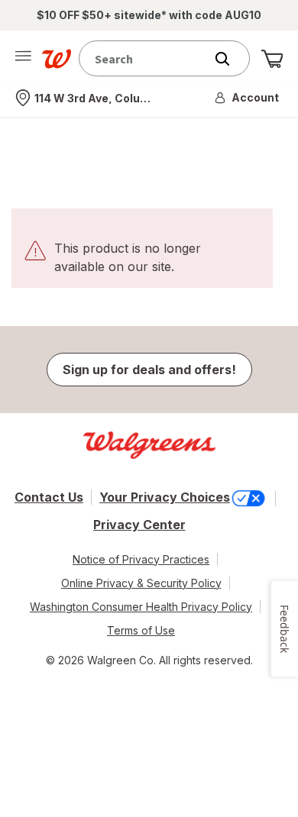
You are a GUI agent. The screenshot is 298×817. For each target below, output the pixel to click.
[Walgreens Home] (56, 59)
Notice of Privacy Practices (141, 559)
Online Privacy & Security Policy (141, 582)
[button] (248, 97)
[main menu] (22, 59)
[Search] (230, 58)
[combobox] (145, 58)
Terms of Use (141, 630)
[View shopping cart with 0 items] (272, 58)
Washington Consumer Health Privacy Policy (141, 606)
